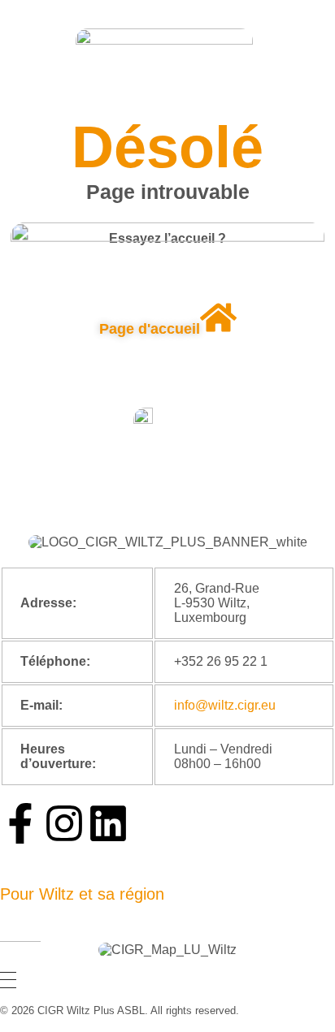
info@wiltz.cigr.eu (225, 705)
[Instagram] (64, 823)
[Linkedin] (108, 823)
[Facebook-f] (20, 823)
